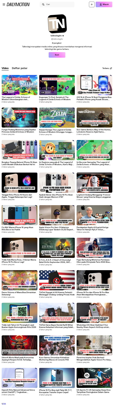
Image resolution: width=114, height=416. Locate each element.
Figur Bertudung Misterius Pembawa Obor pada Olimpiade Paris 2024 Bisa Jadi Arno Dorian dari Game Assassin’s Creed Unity (93, 261)
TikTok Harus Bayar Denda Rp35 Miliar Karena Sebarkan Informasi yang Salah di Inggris (56, 326)
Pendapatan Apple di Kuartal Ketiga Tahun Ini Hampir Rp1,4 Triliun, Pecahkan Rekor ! (92, 228)
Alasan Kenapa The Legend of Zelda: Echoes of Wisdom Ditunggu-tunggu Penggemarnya (55, 131)
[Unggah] (92, 4)
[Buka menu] (4, 4)
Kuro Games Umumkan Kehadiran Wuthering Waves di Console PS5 (54, 359)
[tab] (5, 68)
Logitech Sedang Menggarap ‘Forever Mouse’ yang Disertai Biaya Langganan (94, 196)
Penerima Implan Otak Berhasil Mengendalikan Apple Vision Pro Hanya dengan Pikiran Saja (94, 359)
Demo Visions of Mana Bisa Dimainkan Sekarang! (19, 293)
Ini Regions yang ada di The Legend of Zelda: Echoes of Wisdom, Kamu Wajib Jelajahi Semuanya (56, 163)
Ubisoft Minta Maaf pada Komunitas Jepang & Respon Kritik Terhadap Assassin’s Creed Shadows (18, 359)
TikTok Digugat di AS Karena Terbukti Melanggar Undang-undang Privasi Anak (57, 293)
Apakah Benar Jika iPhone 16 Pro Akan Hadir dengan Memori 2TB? (56, 196)
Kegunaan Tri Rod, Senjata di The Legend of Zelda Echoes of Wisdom (55, 98)
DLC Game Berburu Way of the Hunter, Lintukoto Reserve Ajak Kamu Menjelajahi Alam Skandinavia (94, 131)
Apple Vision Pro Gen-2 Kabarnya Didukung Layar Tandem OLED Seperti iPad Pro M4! (56, 228)
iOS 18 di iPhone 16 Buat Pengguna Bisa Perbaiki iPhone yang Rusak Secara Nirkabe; (94, 98)
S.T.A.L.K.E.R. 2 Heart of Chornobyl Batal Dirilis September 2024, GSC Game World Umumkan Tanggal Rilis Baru (55, 261)
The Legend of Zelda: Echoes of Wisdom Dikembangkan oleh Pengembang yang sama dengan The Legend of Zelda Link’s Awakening (18, 98)
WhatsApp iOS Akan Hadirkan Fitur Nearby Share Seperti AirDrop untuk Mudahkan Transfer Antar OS (93, 326)
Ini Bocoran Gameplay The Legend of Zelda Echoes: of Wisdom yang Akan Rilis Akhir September (93, 163)
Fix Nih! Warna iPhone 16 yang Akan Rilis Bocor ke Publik (17, 228)
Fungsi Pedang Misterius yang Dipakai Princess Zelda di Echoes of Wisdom (19, 131)
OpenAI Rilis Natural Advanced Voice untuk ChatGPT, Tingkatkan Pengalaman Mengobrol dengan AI (18, 391)
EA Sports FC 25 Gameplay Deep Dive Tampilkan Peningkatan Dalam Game (94, 391)
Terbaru (105, 68)
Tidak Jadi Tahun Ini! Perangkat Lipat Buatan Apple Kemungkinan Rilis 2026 (19, 326)
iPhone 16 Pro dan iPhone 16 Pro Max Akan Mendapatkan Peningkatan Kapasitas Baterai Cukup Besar (93, 293)
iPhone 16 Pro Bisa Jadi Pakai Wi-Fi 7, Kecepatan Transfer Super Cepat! (55, 391)
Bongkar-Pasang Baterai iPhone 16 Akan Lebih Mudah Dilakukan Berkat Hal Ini (19, 163)
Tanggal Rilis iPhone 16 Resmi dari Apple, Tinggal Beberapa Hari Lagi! (17, 196)
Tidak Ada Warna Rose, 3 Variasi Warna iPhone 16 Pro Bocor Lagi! (19, 261)
